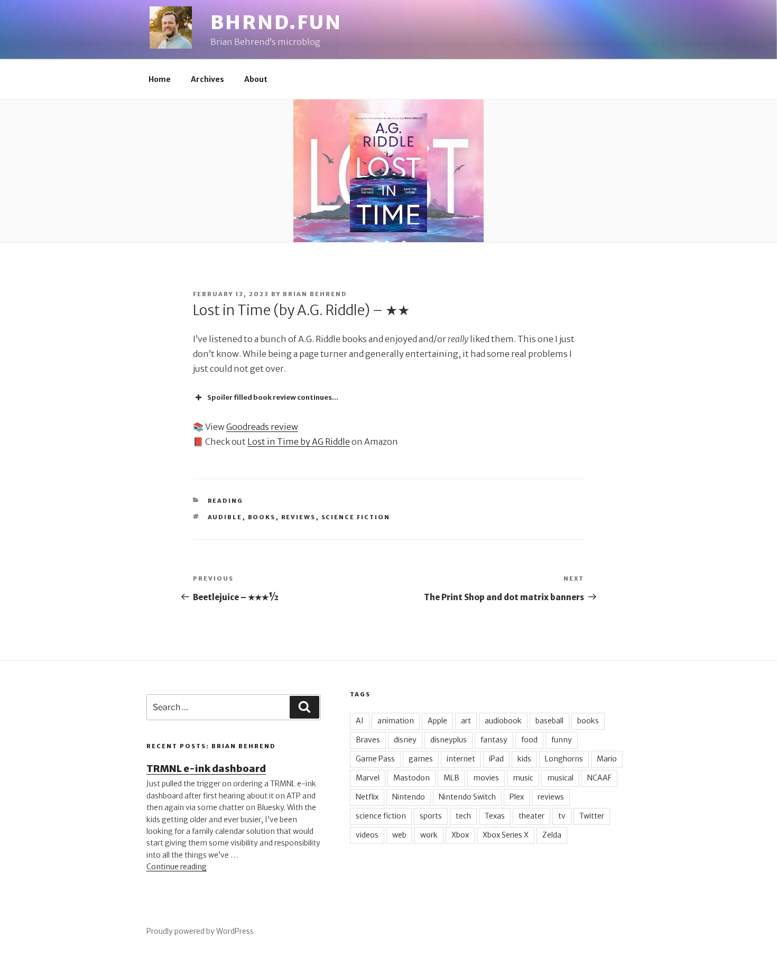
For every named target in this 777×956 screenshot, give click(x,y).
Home (160, 79)
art (466, 720)
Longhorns (564, 759)
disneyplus (448, 739)
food (529, 739)
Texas (495, 816)
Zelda (551, 835)
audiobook (503, 720)
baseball (549, 720)
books (262, 517)
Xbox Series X (506, 835)
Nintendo (408, 797)
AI (360, 720)
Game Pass (375, 759)
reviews (298, 517)
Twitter (591, 816)
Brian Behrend (315, 294)
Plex (517, 797)
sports (431, 816)
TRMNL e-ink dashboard (206, 768)
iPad (496, 759)
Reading (226, 500)
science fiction (356, 517)
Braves (368, 739)
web (399, 835)
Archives (207, 79)
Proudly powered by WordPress (200, 931)
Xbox (460, 835)
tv (562, 816)
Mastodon (411, 778)
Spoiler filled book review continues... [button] (272, 397)
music (523, 778)
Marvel (368, 778)
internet (461, 759)
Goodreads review (262, 426)
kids (524, 759)
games (421, 759)
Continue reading (176, 866)
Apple (437, 720)
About (255, 79)
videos (367, 835)
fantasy (493, 739)
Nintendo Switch (467, 797)
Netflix (367, 797)
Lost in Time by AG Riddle (298, 441)
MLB (451, 778)
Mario (607, 759)
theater (531, 816)
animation (395, 720)
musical (560, 778)
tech (463, 816)
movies (486, 778)
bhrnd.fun (276, 22)
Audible (225, 517)
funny (561, 739)
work (429, 835)
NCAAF (599, 778)
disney (405, 739)
